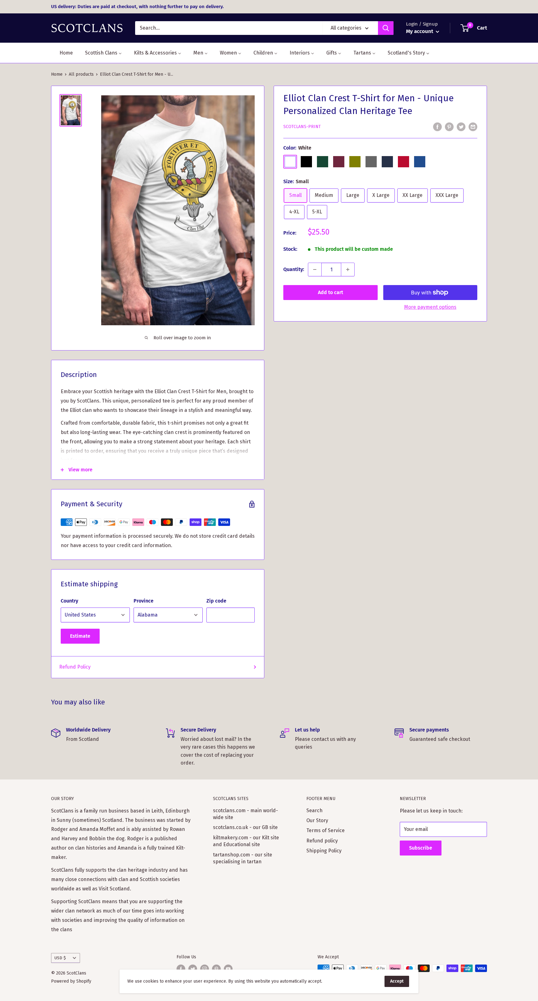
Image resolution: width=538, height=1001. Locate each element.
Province (143, 601)
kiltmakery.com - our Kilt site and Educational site (246, 841)
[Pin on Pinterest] (449, 126)
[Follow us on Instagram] (204, 969)
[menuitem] (62, 53)
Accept (397, 981)
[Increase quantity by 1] (347, 269)
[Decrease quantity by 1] (314, 269)
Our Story (317, 820)
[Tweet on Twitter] (461, 126)
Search (314, 810)
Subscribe (420, 848)
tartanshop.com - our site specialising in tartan (242, 858)
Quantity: (293, 269)
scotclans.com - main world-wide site (245, 814)
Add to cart (330, 292)
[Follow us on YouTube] (228, 969)
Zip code (216, 601)
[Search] (386, 28)
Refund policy (322, 841)
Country (69, 601)
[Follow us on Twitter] (192, 969)
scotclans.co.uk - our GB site (245, 827)
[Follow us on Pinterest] (216, 969)
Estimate (80, 636)
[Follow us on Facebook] (181, 969)
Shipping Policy (324, 851)
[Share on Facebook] (437, 126)
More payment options (430, 307)
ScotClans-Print (302, 127)
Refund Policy (75, 667)
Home (57, 74)
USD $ (60, 957)
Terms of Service (325, 830)
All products (81, 74)
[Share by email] (473, 126)
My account (420, 31)
